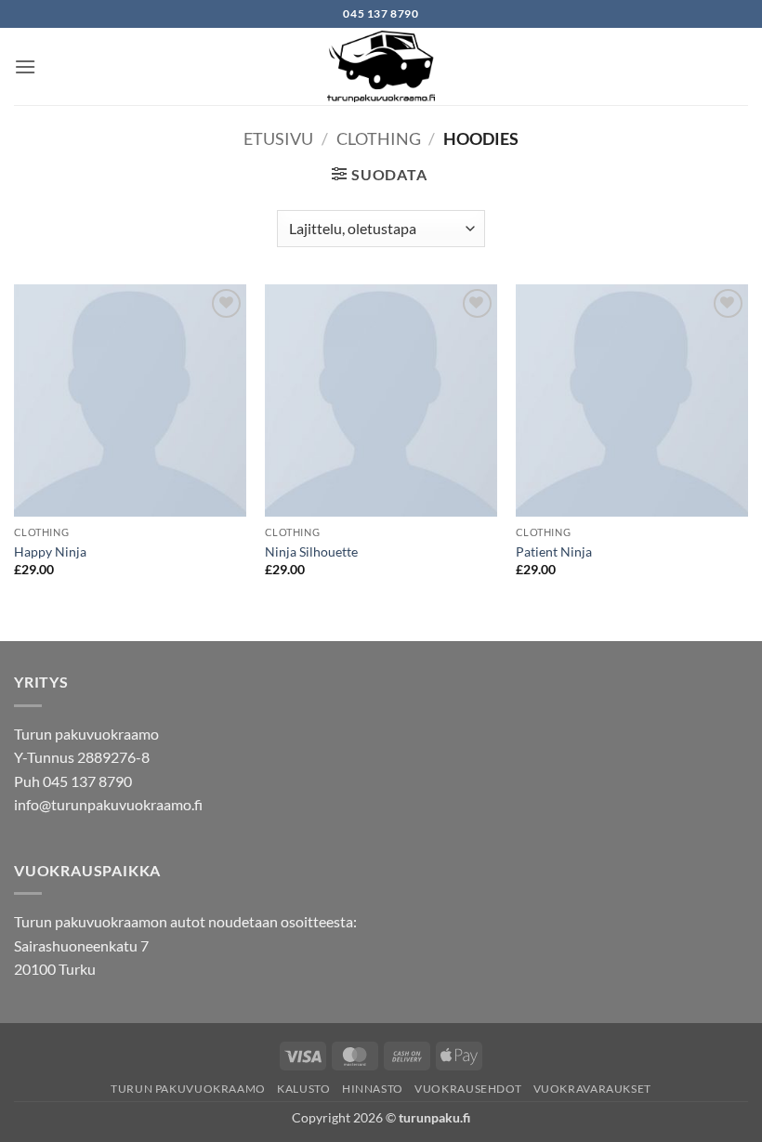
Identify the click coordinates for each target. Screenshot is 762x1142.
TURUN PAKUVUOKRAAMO (188, 1089)
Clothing (378, 138)
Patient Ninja (554, 551)
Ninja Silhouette (311, 551)
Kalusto (303, 1089)
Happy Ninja (50, 551)
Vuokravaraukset (592, 1089)
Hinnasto (372, 1089)
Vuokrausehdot (467, 1089)
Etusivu (278, 138)
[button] (25, 66)
